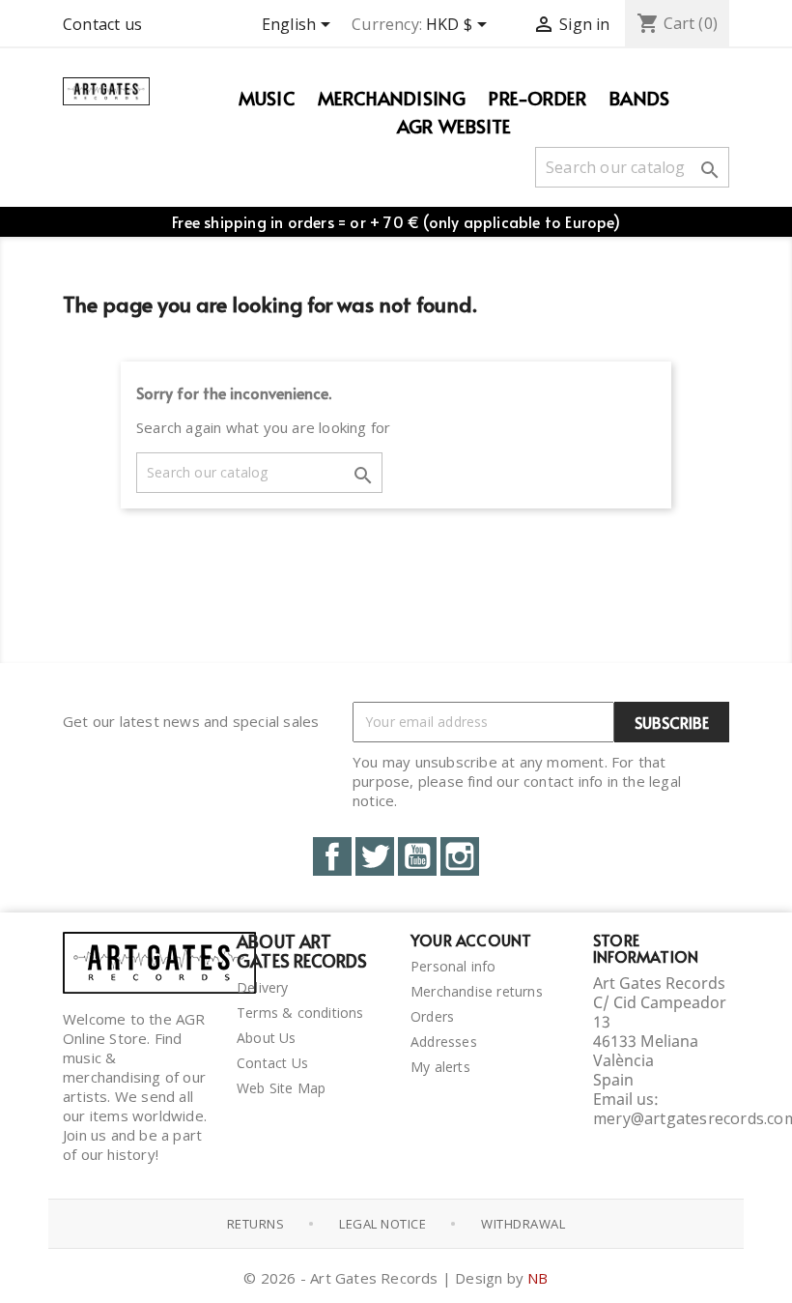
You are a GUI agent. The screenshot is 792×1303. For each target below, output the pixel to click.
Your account (470, 939)
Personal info (453, 966)
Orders (432, 1016)
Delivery (263, 987)
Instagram (459, 856)
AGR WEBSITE (454, 125)
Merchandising (392, 97)
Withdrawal (523, 1223)
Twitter (374, 856)
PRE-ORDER (537, 97)
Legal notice (382, 1223)
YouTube (417, 856)
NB (537, 1278)
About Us (267, 1037)
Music (267, 97)
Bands (639, 97)
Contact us (102, 24)
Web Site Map (281, 1088)
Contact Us (272, 1063)
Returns (256, 1223)
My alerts (440, 1066)
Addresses (443, 1041)
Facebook (332, 856)
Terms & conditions (300, 1012)
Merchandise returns (476, 991)
